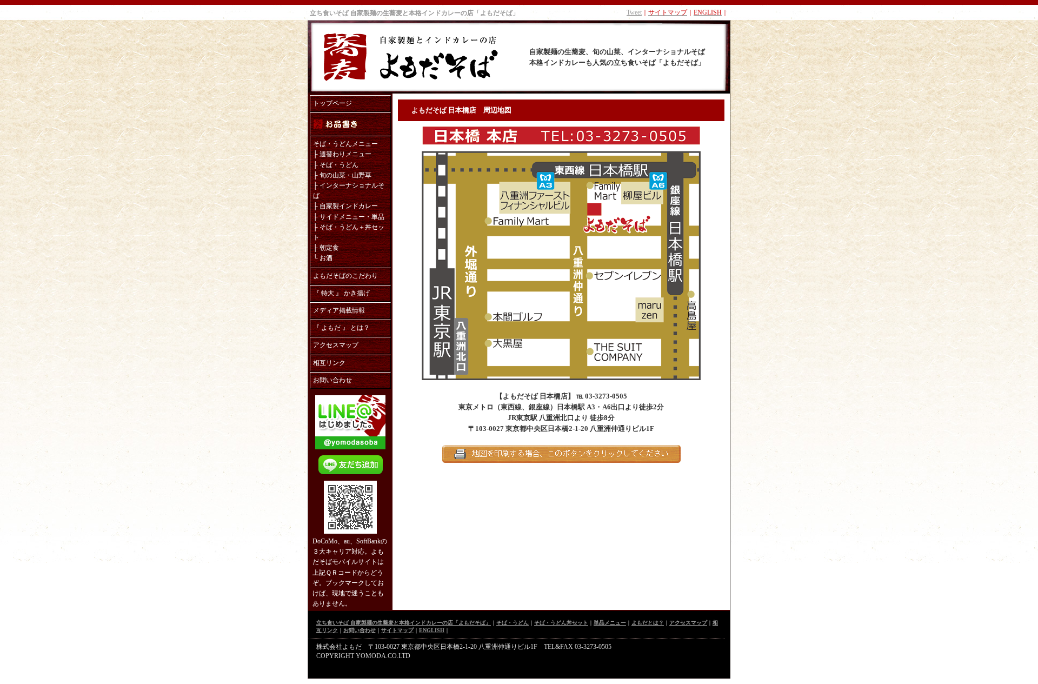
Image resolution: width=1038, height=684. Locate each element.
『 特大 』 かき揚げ (341, 293)
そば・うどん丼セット (561, 623)
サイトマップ (397, 630)
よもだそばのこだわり (345, 276)
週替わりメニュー (345, 154)
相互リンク (329, 363)
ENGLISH (431, 630)
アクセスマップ (335, 345)
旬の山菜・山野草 (345, 175)
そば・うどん (339, 165)
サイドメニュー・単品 (352, 217)
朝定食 (329, 247)
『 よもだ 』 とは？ (341, 327)
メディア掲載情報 (339, 310)
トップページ (332, 103)
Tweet (634, 12)
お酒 (326, 258)
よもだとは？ (647, 623)
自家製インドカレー (349, 206)
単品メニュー (610, 623)
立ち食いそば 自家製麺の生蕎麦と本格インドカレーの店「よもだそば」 (414, 13)
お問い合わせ (332, 380)
